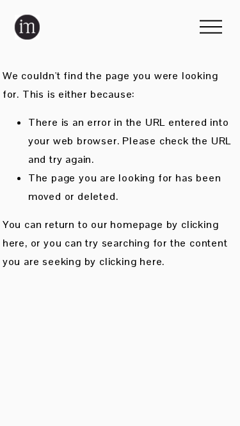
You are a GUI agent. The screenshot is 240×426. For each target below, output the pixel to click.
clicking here (130, 261)
